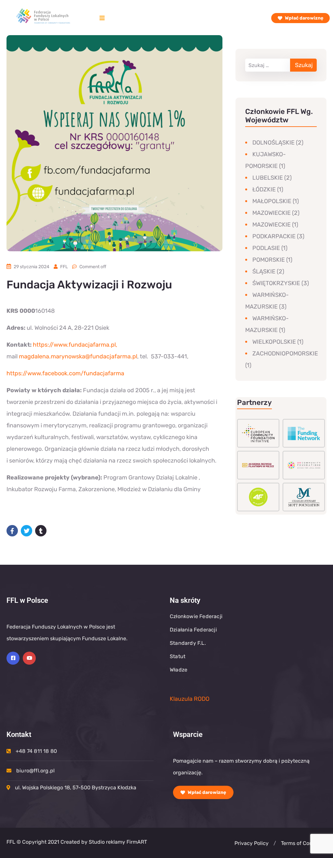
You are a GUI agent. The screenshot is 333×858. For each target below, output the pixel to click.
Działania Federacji (193, 630)
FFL (64, 267)
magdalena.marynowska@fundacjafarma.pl (78, 356)
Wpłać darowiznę (303, 18)
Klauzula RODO (189, 698)
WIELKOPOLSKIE (274, 341)
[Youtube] (29, 658)
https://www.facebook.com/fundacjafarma (65, 373)
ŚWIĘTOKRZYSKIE (276, 283)
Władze (178, 670)
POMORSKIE (268, 259)
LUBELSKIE (267, 177)
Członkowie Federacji (196, 616)
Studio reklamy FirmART (117, 842)
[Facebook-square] (13, 658)
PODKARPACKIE (274, 236)
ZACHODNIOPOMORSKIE (285, 353)
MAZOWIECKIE (271, 212)
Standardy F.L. (188, 643)
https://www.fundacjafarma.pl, (75, 344)
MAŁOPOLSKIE (271, 201)
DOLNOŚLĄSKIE (273, 142)
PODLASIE (266, 248)
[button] (274, 843)
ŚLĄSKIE (263, 271)
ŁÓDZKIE (264, 189)
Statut (177, 656)
